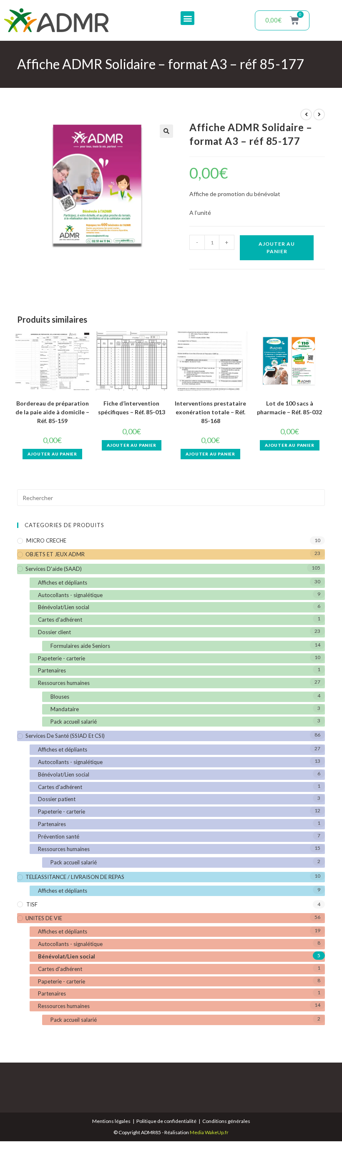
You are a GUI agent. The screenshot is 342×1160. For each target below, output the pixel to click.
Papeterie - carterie (61, 658)
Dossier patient (56, 799)
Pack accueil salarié (73, 721)
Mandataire (64, 709)
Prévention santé (58, 836)
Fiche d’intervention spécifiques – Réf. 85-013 (131, 408)
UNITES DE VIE (43, 918)
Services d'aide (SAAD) (53, 568)
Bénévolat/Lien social (63, 607)
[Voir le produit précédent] (306, 114)
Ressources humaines (64, 683)
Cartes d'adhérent (60, 619)
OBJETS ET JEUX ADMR (55, 554)
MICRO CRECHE (46, 540)
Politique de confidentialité (166, 1121)
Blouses (59, 696)
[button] (187, 18)
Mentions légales (111, 1121)
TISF (32, 904)
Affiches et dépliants (62, 582)
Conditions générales (226, 1121)
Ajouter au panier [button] (52, 453)
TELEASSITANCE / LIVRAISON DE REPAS (74, 877)
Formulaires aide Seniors (80, 645)
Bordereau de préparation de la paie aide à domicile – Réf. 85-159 (52, 412)
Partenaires (52, 670)
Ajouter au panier (277, 247)
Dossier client (54, 632)
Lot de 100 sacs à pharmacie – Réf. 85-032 (289, 408)
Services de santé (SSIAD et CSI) (65, 735)
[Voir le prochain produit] (319, 114)
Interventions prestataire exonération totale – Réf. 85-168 (210, 412)
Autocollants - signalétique (70, 595)
